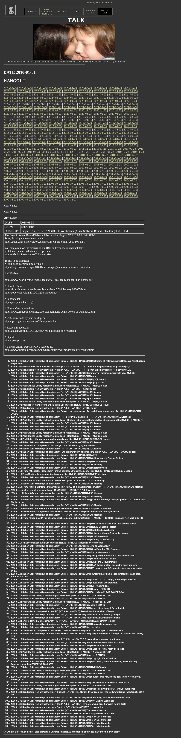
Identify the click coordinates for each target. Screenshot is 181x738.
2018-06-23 (130, 119)
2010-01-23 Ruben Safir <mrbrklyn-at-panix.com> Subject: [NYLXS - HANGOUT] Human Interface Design (63, 558)
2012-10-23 (70, 145)
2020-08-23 (10, 113)
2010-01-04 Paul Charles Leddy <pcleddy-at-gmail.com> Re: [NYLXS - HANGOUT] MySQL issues (59, 433)
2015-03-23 (40, 135)
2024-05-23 (10, 97)
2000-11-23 (40, 196)
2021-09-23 (85, 107)
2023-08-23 (10, 100)
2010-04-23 (101, 154)
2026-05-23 (55, 88)
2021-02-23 (55, 110)
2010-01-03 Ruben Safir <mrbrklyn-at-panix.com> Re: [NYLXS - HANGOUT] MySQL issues (56, 423)
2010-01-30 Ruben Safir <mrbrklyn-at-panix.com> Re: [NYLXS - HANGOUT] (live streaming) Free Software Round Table (70, 697)
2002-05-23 (40, 189)
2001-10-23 (10, 193)
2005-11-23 (85, 174)
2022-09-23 (39, 104)
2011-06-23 (33, 151)
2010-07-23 (56, 154)
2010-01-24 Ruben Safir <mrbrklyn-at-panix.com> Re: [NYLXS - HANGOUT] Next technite (55, 627)
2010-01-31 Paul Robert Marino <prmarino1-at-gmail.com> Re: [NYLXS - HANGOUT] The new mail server (63, 713)
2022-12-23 (130, 100)
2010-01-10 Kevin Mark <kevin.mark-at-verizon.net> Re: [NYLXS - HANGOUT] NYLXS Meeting (57, 480)
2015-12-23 (40, 132)
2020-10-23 (115, 110)
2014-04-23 (70, 139)
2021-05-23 (10, 110)
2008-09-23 (115, 161)
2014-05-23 (55, 139)
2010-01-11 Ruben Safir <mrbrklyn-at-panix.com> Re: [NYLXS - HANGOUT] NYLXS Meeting (56, 493)
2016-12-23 (130, 126)
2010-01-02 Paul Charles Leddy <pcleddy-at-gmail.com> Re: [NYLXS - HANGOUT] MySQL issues (59, 401)
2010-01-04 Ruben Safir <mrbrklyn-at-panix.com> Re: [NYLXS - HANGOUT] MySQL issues (56, 442)
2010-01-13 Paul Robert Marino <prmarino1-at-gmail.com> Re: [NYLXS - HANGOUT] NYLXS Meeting (61, 508)
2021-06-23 (130, 107)
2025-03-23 (130, 91)
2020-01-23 (115, 113)
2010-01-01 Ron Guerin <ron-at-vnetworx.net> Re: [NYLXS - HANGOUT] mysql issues (53, 389)
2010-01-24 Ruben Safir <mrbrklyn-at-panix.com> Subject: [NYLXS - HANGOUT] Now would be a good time (64, 624)
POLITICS (61, 12)
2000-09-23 (70, 196)
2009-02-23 (40, 161)
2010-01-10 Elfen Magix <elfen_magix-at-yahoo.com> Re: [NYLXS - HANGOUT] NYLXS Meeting (58, 474)
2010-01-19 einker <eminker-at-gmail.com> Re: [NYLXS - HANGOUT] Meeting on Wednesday (57, 543)
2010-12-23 (122, 151)
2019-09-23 (39, 116)
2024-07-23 (115, 94)
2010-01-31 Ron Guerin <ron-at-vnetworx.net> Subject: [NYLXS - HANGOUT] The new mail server (59, 707)
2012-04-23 (25, 148)
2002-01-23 (100, 189)
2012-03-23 (40, 148)
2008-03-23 (70, 164)
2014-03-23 (85, 139)
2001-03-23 (115, 193)
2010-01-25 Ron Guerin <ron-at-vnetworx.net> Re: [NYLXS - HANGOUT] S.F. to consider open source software (66, 639)
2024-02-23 (55, 97)
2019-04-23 (115, 116)
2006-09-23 (70, 170)
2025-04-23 (115, 91)
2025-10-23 (24, 91)
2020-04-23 (70, 113)
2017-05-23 (55, 126)
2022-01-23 (25, 107)
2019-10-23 (24, 116)
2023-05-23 (55, 100)
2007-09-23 (25, 167)
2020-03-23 (85, 113)
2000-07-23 (100, 196)
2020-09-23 (130, 110)
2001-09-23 (25, 193)
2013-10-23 (24, 142)
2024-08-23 (100, 94)
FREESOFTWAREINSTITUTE (46, 11)
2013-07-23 (70, 142)
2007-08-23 (40, 167)
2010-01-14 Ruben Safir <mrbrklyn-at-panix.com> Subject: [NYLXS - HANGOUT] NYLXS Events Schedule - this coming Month (73, 523)
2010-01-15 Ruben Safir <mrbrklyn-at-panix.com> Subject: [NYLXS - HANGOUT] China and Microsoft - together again (69, 533)
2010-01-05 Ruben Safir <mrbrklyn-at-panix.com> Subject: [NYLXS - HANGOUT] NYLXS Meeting (59, 461)
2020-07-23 (25, 113)
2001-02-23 (130, 193)
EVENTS (32, 12)
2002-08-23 (130, 186)
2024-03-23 (40, 97)
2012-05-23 (10, 148)
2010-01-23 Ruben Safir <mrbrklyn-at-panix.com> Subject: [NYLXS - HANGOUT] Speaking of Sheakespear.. (64, 583)
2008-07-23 (10, 164)
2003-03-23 (25, 186)
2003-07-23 (100, 183)
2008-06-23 (25, 164)
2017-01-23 (115, 126)
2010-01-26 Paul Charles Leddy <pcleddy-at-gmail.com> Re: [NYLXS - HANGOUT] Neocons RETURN (61, 652)
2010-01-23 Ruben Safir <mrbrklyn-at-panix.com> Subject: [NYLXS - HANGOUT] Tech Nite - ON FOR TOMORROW (67, 592)
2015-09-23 (85, 132)
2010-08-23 (41, 154)
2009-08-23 (85, 158)
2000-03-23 (25, 199)
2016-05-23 (100, 129)
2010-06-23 (71, 154)
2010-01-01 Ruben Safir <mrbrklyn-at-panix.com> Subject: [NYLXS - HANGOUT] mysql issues (58, 382)
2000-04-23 (10, 199)
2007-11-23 (130, 164)
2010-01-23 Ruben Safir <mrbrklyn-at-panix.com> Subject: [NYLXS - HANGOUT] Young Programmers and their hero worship (73, 555)
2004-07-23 (55, 180)
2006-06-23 (115, 170)
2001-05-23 (85, 193)
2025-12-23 (130, 88)
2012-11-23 (55, 145)
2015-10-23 (70, 132)
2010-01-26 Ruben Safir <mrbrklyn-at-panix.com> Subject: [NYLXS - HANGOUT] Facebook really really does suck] (68, 649)
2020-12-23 (85, 110)
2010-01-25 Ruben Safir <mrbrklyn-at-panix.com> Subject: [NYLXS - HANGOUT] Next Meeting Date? (61, 645)
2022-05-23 (100, 104)
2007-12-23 (115, 164)
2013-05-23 (100, 142)
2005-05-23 (40, 177)
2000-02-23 (40, 199)
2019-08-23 (55, 116)
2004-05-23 (85, 180)
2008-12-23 (70, 161)
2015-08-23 (100, 132)
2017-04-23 (70, 126)
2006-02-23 (40, 174)
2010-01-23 (10, 158)
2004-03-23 (115, 180)
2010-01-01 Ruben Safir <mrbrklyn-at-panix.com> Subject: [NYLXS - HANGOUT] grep (53, 376)
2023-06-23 (40, 100)
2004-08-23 (40, 180)
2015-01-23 (70, 135)
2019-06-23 (85, 116)
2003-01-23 (55, 186)
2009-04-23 (10, 161)
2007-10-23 (10, 167)
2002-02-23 (85, 189)
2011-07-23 (18, 151)
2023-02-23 (100, 100)
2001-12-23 (115, 189)
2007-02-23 (130, 167)
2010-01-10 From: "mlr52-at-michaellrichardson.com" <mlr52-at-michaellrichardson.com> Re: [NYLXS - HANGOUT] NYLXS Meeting (77, 487)
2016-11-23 (10, 129)
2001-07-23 (55, 193)
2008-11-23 (85, 161)
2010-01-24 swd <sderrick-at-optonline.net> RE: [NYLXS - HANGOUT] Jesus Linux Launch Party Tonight (63, 611)
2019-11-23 (10, 116)
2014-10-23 (115, 135)
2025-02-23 (10, 94)
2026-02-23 (100, 88)
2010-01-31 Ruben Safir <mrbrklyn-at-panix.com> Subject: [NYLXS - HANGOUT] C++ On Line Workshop (62, 701)
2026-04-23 (70, 88)
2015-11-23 (55, 132)
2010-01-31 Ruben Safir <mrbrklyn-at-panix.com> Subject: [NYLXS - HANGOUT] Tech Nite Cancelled (61, 717)
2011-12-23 (85, 148)
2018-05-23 (10, 123)
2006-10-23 (55, 170)
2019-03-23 (130, 116)
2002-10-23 (100, 186)
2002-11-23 (85, 186)
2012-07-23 (115, 145)
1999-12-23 (70, 199)
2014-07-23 (25, 139)
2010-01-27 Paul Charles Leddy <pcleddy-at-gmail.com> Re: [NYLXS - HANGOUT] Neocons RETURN (61, 670)
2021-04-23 (25, 110)
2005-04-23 (55, 177)
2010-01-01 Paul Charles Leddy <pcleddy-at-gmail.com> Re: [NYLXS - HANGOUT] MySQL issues (59, 386)
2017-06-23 (40, 126)
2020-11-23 (100, 110)
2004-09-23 (25, 180)
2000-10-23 (55, 196)
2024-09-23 (85, 94)
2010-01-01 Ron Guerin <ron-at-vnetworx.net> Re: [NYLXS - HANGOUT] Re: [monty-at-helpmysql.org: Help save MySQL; (71, 366)
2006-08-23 (85, 170)
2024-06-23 (130, 94)
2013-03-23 (130, 142)
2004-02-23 (130, 180)
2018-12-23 (40, 119)
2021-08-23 (100, 107)
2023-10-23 (115, 97)
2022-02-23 (10, 107)
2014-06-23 (40, 139)
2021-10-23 (70, 107)
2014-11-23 (100, 135)
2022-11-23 (10, 104)
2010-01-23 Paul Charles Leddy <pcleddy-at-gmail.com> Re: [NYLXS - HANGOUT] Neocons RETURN (61, 595)
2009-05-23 (130, 158)
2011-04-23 (63, 151)
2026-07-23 (25, 88)
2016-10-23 (24, 129)
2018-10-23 (70, 119)
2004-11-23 (130, 177)
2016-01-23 (25, 132)
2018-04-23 (25, 123)
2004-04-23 (100, 180)
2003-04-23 (10, 186)
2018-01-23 (70, 123)
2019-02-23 (10, 119)
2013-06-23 (85, 142)
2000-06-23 (115, 196)
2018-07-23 (115, 119)
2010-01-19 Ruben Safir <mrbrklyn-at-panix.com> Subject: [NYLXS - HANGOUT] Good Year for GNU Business (65, 549)
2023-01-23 (115, 100)
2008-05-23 (40, 164)
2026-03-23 (85, 88)
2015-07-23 (115, 132)
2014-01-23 (115, 139)
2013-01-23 (25, 145)
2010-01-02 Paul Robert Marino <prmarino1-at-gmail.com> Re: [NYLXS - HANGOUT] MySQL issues (60, 405)
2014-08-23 (10, 139)
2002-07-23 (10, 189)
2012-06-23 (130, 145)
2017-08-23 (10, 126)
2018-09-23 (85, 119)
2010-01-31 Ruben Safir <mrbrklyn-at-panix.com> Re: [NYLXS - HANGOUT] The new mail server (59, 710)
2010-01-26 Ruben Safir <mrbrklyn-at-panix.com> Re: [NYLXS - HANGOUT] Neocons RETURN (58, 655)
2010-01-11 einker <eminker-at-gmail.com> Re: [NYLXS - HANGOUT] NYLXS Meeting (53, 490)
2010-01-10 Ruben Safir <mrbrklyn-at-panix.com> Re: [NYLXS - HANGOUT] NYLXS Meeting (56, 464)
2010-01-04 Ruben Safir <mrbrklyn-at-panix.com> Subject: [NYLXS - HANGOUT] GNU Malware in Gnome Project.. (67, 458)
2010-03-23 (116, 154)
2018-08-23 (100, 119)
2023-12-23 (85, 97)
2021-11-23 (55, 107)
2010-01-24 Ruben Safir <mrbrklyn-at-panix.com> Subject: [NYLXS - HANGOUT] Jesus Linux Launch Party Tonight (68, 608)
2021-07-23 (115, 107)
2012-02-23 (55, 148)
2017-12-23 (85, 123)
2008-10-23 (100, 161)
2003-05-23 (130, 183)
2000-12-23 (25, 196)
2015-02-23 (55, 135)
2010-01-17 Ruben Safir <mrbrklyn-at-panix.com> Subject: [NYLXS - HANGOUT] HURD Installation (60, 536)
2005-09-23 (115, 174)
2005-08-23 (130, 174)
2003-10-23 (55, 183)
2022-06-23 (85, 104)
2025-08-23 (55, 91)
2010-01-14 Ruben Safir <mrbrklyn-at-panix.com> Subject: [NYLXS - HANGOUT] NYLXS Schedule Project (63, 527)
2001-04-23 (100, 193)
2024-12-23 (40, 94)
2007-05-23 (85, 167)
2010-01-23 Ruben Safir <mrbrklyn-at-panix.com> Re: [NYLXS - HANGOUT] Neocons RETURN (58, 598)
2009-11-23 (40, 158)
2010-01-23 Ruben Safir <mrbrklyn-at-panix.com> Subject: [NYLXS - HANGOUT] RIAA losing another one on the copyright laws (74, 565)
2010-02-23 (131, 154)
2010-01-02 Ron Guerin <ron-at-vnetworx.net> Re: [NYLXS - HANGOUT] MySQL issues (54, 408)
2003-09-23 (70, 183)
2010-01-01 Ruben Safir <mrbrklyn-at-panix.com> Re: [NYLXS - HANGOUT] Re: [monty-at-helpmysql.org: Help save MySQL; (73, 373)
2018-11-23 (55, 119)
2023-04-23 (70, 100)
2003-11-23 (40, 183)
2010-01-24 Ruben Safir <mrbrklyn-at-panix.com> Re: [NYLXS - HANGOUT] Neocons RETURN (58, 605)
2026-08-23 (10, 88)
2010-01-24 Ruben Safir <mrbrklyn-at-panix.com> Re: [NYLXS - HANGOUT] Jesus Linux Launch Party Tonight (65, 614)
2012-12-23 (40, 145)
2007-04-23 (100, 167)
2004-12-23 (115, 177)
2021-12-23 (40, 107)
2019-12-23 (130, 113)
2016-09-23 (39, 129)
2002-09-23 (115, 186)
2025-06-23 (85, 91)
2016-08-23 (55, 129)
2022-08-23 (55, 104)
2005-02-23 (85, 177)
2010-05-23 (86, 154)
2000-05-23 (130, 196)
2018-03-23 (40, 123)
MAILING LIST (105, 12)
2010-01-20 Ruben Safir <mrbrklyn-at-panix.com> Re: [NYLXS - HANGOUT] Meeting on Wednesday (60, 552)
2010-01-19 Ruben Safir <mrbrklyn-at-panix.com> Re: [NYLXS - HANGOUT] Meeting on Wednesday (60, 546)
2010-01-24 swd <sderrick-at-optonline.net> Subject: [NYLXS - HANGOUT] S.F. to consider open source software (67, 630)
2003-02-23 (40, 186)
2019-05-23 (100, 116)
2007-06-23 (70, 167)
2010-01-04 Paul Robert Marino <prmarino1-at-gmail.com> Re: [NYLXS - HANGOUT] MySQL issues (60, 439)
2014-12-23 (85, 135)
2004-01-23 (10, 183)
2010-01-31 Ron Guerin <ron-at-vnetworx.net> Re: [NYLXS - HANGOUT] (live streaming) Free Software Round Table (68, 704)
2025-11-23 (10, 91)
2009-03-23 (25, 161)
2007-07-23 (55, 167)
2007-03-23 (115, 167)
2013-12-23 (130, 139)
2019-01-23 (25, 119)
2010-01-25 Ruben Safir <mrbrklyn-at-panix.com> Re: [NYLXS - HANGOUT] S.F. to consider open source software (67, 642)
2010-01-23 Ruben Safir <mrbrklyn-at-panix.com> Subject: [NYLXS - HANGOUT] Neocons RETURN (60, 589)
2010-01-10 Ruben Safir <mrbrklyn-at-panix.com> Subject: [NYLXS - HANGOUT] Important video (59, 468)
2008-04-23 (55, 164)
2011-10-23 (114, 148)
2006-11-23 (40, 170)
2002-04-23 (55, 189)
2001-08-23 (40, 193)
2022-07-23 (70, 104)
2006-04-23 (10, 174)
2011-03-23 (77, 151)
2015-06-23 (130, 132)
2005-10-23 (100, 174)
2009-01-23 (55, 161)
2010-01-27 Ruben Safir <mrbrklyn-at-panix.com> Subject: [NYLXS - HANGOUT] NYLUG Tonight (58, 667)
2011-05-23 (48, 151)
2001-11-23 (130, 189)
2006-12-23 (25, 170)
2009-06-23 (115, 158)
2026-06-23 (40, 88)
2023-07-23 (25, 100)
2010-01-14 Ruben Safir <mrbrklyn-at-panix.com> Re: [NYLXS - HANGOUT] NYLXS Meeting (56, 515)
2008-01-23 (100, 164)
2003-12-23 (25, 183)
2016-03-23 (130, 129)
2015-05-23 (10, 135)
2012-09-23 (85, 145)
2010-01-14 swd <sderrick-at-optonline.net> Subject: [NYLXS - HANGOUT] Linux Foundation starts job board (65, 511)
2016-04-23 (115, 129)
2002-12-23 (70, 186)
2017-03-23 (85, 126)
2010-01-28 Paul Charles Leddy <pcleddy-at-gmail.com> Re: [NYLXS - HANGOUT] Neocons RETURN (61, 685)
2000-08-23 (85, 196)
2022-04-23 (115, 104)
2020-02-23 (100, 113)
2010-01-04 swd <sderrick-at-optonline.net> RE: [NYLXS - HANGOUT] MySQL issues (53, 445)
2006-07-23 (100, 170)
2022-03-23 (130, 104)
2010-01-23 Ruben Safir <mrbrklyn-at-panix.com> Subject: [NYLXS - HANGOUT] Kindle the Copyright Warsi (64, 562)
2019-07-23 (70, 116)
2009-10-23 (55, 158)
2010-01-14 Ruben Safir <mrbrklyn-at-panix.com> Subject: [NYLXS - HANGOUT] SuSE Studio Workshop (62, 530)
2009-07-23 (100, 158)
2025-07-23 (70, 91)
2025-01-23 (25, 94)
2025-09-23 (39, 91)
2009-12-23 (25, 158)
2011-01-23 (107, 151)
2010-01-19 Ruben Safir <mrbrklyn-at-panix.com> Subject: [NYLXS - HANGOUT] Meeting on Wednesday (63, 539)
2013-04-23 (115, 142)
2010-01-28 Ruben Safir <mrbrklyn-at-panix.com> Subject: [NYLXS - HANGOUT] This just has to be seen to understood (70, 682)
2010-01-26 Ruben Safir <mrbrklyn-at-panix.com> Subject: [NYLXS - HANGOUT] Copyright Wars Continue (63, 658)
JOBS (76, 12)
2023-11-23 (100, 97)
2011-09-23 (129, 148)
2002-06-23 (25, 189)
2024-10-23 (70, 94)
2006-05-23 (130, 170)
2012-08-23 (100, 145)
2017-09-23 (130, 123)
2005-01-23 (100, 177)
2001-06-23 (70, 193)
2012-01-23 (70, 148)
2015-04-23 (25, 135)
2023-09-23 (130, 97)
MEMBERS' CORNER (91, 12)
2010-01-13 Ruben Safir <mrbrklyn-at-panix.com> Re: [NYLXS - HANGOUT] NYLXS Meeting (56, 496)
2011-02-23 (92, 151)
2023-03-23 (85, 100)
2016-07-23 (70, 129)
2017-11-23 (100, 123)
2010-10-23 (11, 154)
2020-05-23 (55, 113)
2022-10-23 (24, 104)
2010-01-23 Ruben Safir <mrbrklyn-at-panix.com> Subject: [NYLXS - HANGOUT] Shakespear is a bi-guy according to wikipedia (74, 579)
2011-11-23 (100, 148)
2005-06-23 (25, 177)
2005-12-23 (70, 174)
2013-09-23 (39, 142)
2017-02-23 (100, 126)
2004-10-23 (10, 180)
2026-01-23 (115, 88)
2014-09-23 (130, 135)
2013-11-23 (10, 142)
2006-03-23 (25, 174)
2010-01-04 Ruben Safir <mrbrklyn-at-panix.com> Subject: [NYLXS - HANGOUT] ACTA (54, 455)
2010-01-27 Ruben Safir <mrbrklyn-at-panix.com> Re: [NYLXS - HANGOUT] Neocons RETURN (58, 673)
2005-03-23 (70, 177)
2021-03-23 (40, 110)
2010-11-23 (137, 151)
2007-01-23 (10, 170)
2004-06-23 (70, 180)
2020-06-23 (40, 113)
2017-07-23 (25, 126)
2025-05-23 (100, 91)
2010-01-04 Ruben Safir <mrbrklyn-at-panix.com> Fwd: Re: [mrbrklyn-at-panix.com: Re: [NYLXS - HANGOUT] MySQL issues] (73, 452)
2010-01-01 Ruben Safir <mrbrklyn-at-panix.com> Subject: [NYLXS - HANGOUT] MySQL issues (58, 379)
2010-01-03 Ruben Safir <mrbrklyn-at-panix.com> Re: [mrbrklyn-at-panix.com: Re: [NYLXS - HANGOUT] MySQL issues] (71, 417)
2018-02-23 (55, 123)
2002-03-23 (70, 189)
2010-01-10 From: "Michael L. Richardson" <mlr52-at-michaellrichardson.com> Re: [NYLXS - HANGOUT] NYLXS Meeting (71, 471)
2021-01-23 (70, 110)
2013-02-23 (10, 145)
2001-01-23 (10, 196)
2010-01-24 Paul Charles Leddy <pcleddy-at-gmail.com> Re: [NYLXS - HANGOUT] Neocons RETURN (61, 602)
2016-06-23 (85, 129)
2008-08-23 (130, 161)
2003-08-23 (85, 183)
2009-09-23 (70, 158)
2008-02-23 (85, 164)
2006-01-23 (55, 174)
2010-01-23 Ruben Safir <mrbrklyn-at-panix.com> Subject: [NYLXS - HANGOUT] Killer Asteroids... (60, 586)
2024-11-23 (55, 94)
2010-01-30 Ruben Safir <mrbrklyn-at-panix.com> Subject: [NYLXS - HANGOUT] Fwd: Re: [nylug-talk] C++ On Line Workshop (73, 689)
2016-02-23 (10, 132)
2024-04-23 (25, 97)
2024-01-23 (70, 97)
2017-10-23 (115, 123)
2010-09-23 (26, 154)
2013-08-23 (55, 142)
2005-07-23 (10, 177)
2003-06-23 (115, 183)
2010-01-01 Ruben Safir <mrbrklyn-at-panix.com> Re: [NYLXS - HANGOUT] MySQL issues (56, 392)
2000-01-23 (55, 199)
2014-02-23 (100, 139)
